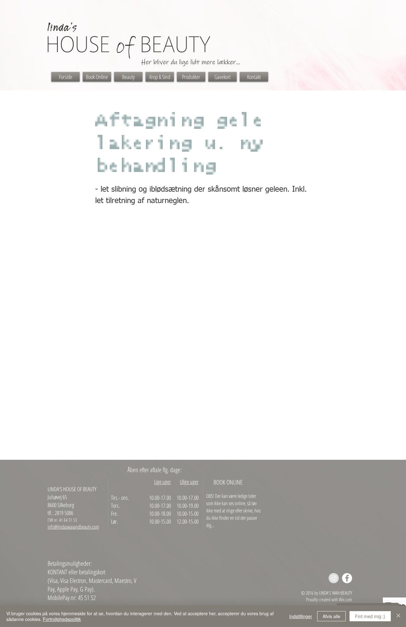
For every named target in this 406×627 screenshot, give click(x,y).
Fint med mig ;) (370, 616)
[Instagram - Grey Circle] (334, 578)
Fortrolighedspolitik (62, 619)
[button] (128, 77)
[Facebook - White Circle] (347, 578)
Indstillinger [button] (300, 616)
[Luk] (398, 616)
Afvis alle (331, 616)
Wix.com (345, 599)
